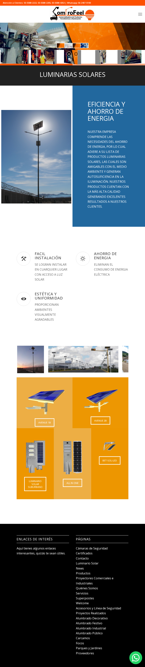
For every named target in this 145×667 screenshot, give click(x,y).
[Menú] (140, 14)
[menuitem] (140, 14)
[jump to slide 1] (60, 45)
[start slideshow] (69, 53)
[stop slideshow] (76, 53)
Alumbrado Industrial (91, 628)
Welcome (82, 603)
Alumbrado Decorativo (92, 618)
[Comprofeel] (72, 14)
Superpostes (85, 598)
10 (86, 373)
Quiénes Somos (87, 588)
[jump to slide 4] (84, 45)
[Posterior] (120, 359)
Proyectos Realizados (91, 613)
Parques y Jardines (89, 648)
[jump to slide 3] (76, 45)
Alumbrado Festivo (89, 623)
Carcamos (83, 638)
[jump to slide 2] (68, 45)
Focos (80, 643)
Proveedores (85, 653)
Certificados (84, 553)
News (80, 568)
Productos (83, 573)
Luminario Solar (87, 563)
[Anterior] (25, 359)
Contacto (82, 558)
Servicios (82, 593)
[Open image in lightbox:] (40, 369)
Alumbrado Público (89, 633)
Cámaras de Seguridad (92, 548)
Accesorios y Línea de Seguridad (98, 608)
